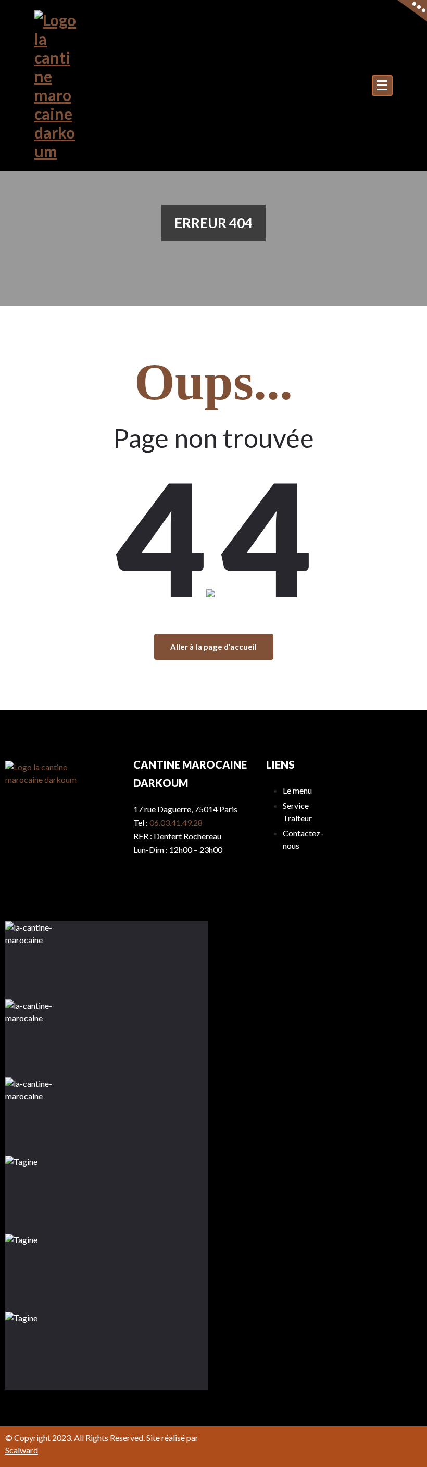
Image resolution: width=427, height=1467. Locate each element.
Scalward (21, 1450)
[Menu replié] (382, 85)
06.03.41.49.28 (176, 822)
